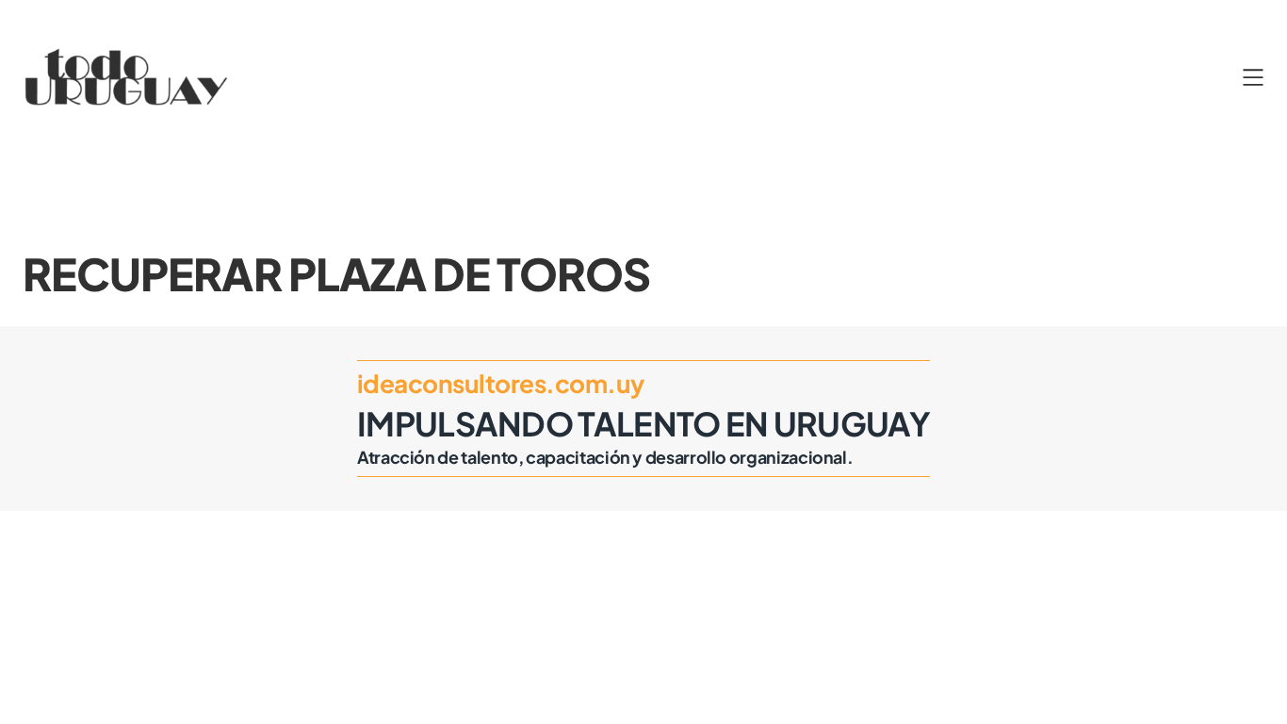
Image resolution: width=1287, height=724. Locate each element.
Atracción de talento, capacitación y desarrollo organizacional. (605, 457)
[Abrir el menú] (1253, 77)
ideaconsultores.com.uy (500, 383)
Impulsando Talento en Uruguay (643, 423)
